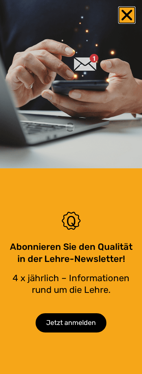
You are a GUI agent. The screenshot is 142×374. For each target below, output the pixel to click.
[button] (126, 15)
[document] (71, 187)
